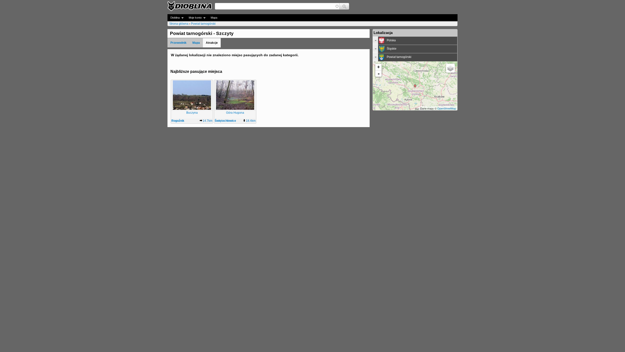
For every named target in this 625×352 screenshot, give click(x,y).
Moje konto (194, 17)
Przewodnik (178, 42)
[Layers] (450, 68)
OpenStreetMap (446, 108)
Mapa (214, 17)
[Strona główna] (189, 6)
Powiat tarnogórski (203, 23)
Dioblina (173, 17)
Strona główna (178, 23)
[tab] (415, 40)
